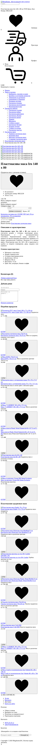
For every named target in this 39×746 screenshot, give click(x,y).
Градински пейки (15, 112)
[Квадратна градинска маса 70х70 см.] (14, 334)
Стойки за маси (14, 123)
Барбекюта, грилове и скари (18, 94)
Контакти (8, 700)
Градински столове (15, 110)
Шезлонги (12, 121)
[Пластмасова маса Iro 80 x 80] (11, 455)
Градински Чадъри (15, 125)
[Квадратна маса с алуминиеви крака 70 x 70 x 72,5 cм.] (19, 382)
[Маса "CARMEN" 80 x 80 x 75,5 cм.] (14, 405)
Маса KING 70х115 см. (8, 359)
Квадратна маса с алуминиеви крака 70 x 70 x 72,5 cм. (19, 384)
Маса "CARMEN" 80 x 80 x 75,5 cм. (13, 407)
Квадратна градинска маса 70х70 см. (13, 335)
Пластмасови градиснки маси (21, 223)
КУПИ (3, 332)
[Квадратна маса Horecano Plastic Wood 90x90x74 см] (19, 579)
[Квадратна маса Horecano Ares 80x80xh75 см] (17, 530)
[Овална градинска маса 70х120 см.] (13, 602)
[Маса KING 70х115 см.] (9, 357)
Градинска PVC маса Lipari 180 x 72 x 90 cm (16, 312)
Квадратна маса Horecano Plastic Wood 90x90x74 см (18, 580)
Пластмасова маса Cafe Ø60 (10, 627)
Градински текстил (15, 130)
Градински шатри (15, 117)
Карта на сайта (10, 704)
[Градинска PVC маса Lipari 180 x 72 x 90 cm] (16, 310)
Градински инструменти (17, 105)
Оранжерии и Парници (17, 99)
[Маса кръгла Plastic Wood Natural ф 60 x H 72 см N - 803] (19, 430)
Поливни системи (15, 101)
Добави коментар (7, 278)
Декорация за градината (17, 97)
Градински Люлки (15, 115)
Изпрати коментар (7, 303)
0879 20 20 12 (9, 723)
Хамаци (11, 119)
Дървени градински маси (17, 134)
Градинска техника (15, 103)
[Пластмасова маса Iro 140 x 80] (12, 146)
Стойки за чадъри (15, 128)
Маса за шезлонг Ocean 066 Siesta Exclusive (15, 480)
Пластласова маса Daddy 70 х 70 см (13, 509)
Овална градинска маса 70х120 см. (12, 604)
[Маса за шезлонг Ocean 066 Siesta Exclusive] (16, 478)
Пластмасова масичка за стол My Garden (14, 557)
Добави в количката (15, 211)
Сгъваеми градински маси (18, 139)
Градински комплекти (16, 114)
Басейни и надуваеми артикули (19, 96)
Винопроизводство (15, 106)
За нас (7, 698)
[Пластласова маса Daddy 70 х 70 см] (13, 507)
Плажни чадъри (14, 126)
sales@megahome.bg (11, 724)
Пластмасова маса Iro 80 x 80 (10, 457)
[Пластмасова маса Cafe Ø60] (11, 625)
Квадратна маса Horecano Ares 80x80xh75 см (16, 532)
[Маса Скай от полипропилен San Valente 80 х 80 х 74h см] (19, 671)
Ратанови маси (14, 135)
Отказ (15, 278)
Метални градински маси (17, 137)
